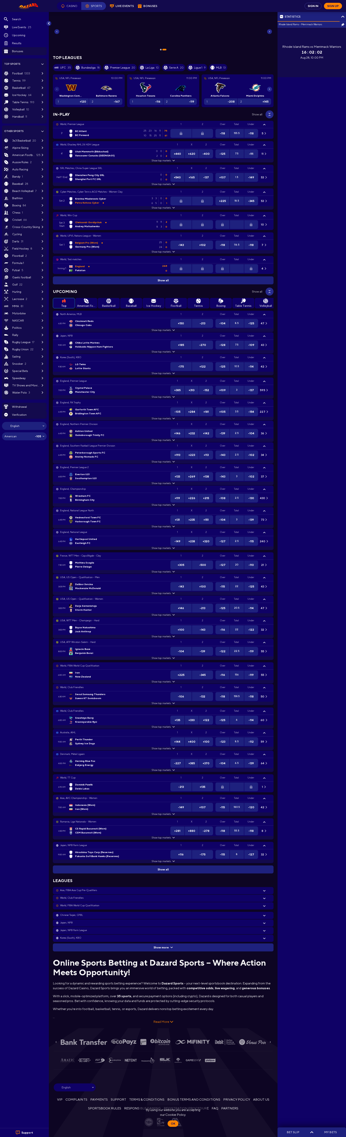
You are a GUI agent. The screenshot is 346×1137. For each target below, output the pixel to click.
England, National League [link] (73, 532)
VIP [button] (59, 1099)
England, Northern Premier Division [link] (79, 424)
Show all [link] (257, 114)
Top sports (12, 64)
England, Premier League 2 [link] (74, 467)
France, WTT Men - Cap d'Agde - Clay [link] (80, 555)
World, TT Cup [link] (67, 777)
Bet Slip (293, 1132)
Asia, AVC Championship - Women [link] (78, 798)
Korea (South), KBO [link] (70, 357)
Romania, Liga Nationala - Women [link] (78, 821)
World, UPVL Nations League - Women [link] (80, 235)
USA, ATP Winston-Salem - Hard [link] (78, 642)
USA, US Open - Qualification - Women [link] (81, 598)
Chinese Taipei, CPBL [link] (71, 915)
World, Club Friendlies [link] (71, 687)
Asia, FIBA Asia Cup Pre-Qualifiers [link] (78, 890)
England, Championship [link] (73, 489)
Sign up (333, 6)
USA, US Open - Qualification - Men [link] (80, 577)
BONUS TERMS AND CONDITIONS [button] (193, 1099)
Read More (161, 1022)
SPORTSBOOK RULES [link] (104, 1108)
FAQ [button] (215, 1108)
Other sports (14, 131)
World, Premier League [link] (72, 124)
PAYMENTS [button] (99, 1099)
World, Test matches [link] (70, 259)
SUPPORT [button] (118, 1099)
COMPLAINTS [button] (76, 1099)
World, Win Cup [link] (68, 215)
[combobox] (24, 426)
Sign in (313, 6)
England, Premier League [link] (73, 381)
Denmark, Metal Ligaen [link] (72, 754)
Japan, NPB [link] (66, 335)
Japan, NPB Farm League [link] (73, 845)
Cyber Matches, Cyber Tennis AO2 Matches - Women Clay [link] (91, 191)
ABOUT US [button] (261, 1099)
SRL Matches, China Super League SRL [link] (81, 168)
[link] (28, 6)
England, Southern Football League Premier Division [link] (87, 445)
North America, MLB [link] (71, 314)
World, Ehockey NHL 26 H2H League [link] (79, 144)
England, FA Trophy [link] (70, 402)
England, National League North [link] (77, 510)
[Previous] (56, 31)
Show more (161, 947)
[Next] (269, 31)
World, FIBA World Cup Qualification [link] (79, 665)
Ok (173, 1123)
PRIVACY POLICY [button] (236, 1099)
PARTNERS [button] (229, 1108)
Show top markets (161, 160)
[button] (69, 6)
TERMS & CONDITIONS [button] (146, 1099)
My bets (330, 1132)
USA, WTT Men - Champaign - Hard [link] (79, 620)
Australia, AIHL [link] (68, 732)
